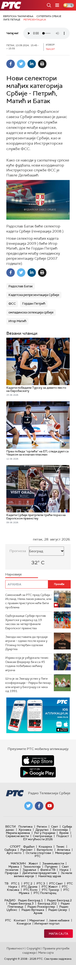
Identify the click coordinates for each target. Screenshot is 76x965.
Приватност (15, 948)
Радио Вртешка (33, 910)
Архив (38, 913)
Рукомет (26, 850)
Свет (54, 826)
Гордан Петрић (33, 303)
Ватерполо (45, 850)
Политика (25, 826)
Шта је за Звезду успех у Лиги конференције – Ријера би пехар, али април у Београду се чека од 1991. (28, 685)
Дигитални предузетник (39, 873)
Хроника (25, 830)
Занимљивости (53, 863)
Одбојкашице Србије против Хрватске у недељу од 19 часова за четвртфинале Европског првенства (25, 622)
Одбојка (10, 850)
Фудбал (28, 846)
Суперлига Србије (49, 16)
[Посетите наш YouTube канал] (49, 806)
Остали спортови (38, 853)
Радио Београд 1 (30, 900)
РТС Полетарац (45, 893)
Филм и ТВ (47, 870)
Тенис (60, 846)
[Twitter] (21, 64)
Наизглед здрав (49, 876)
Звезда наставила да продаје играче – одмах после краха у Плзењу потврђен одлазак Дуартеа (26, 643)
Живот (33, 863)
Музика (13, 866)
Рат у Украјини (44, 833)
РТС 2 (28, 883)
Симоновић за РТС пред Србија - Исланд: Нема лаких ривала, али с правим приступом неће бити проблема (28, 601)
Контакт (20, 920)
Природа (11, 873)
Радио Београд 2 (59, 900)
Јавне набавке (59, 920)
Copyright (33, 948)
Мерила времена (18, 833)
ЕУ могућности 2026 (38, 839)
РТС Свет (56, 883)
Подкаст (62, 836)
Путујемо (51, 866)
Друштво (42, 830)
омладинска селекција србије (31, 312)
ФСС (12, 303)
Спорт (15, 846)
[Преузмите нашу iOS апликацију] (38, 760)
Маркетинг (37, 920)
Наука (64, 870)
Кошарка (45, 846)
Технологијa (32, 866)
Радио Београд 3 (21, 903)
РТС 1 (15, 883)
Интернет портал (46, 923)
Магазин (18, 863)
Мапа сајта (58, 933)
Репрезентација (34, 19)
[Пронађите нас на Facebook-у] (39, 806)
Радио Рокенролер (41, 907)
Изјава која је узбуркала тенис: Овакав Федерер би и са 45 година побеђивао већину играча (27, 664)
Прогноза (18, 551)
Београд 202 (47, 903)
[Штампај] (42, 64)
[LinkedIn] (31, 64)
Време (64, 833)
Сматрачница (42, 836)
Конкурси (24, 923)
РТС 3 (41, 883)
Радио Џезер (57, 910)
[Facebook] (10, 64)
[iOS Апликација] (38, 715)
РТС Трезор (50, 890)
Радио (9, 900)
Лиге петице (11, 19)
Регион (42, 826)
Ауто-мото (14, 853)
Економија (60, 830)
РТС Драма (29, 886)
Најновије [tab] (13, 574)
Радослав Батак (20, 286)
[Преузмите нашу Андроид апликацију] (38, 772)
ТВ (6, 883)
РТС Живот (50, 886)
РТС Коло (30, 890)
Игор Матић (17, 321)
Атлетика (63, 850)
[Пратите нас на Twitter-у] (28, 806)
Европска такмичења (18, 16)
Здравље (29, 870)
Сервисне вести (17, 836)
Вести (10, 826)
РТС (8, 920)
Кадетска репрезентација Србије (33, 295)
